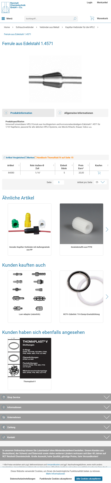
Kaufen (98, 165)
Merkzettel (102, 2)
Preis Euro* (81, 167)
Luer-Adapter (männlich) (29, 314)
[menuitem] (90, 2)
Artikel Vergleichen (15, 157)
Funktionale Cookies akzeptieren (56, 478)
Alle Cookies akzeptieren (88, 478)
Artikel (10, 165)
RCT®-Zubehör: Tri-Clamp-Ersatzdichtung (81, 314)
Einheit (63, 167)
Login (89, 2)
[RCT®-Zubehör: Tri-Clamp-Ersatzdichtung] (81, 291)
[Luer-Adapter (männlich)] (29, 291)
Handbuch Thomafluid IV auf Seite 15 (54, 157)
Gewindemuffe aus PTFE (81, 247)
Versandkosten (53, 465)
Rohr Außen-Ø (37, 167)
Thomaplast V (30, 381)
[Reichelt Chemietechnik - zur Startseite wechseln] (13, 7)
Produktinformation (21, 113)
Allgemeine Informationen (78, 113)
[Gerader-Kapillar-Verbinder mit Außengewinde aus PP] (29, 224)
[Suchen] (75, 18)
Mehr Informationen (55, 473)
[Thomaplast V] (29, 358)
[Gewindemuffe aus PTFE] (81, 224)
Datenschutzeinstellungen (22, 478)
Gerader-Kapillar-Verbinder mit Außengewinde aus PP (29, 248)
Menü (9, 18)
